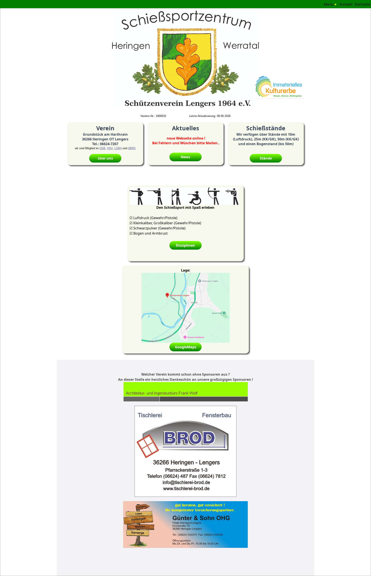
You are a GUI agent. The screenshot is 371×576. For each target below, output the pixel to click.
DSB (102, 148)
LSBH (118, 148)
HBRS (132, 148)
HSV (110, 148)
